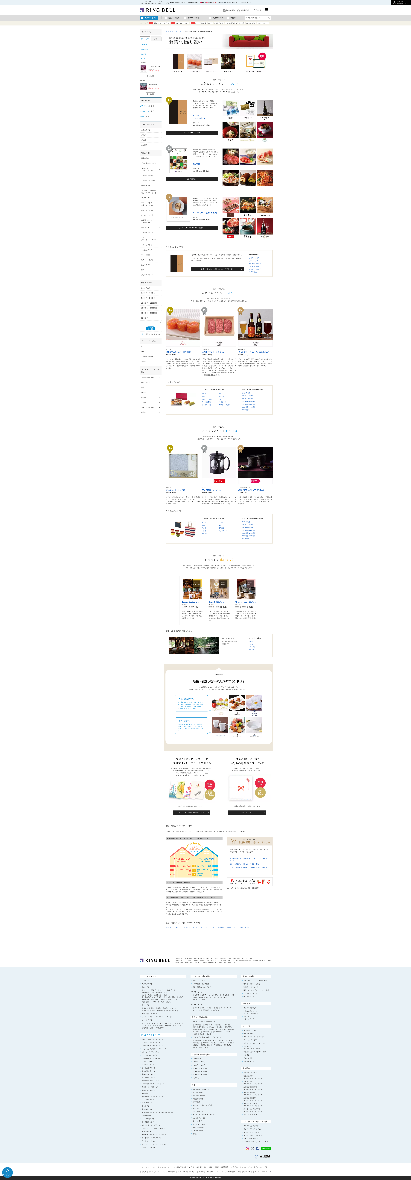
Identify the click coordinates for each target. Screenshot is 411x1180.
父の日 (209, 1034)
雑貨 (220, 525)
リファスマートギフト (180, 23)
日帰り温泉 (252, 647)
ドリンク (221, 396)
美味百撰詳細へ (192, 179)
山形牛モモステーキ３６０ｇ (213, 352)
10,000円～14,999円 (255, 263)
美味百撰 (196, 164)
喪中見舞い (211, 1027)
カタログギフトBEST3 (173, 927)
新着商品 (241, 23)
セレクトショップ (263, 23)
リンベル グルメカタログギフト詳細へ (192, 228)
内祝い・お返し (145, 39)
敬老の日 (203, 23)
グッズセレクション (197, 1004)
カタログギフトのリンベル (174, 31)
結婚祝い (198, 1040)
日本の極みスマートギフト (159, 23)
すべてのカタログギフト (151, 1035)
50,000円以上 (253, 272)
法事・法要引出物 (199, 1027)
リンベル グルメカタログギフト (205, 213)
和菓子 (204, 396)
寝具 (203, 525)
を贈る (147, 106)
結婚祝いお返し (250, 23)
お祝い (156, 39)
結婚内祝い (198, 1025)
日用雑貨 (221, 528)
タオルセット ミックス (175, 490)
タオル (204, 522)
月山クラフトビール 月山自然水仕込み (254, 352)
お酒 (220, 399)
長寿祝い (223, 1043)
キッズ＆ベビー (223, 531)
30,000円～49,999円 (255, 269)
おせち (195, 23)
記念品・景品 (205, 1045)
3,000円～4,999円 (254, 258)
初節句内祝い (197, 1029)
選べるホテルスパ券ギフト (245, 602)
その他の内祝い (218, 1032)
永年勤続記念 (217, 1045)
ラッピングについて (247, 812)
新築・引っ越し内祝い (211, 1029)
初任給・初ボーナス (199, 1047)
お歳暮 (195, 1034)
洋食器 (204, 528)
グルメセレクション (197, 992)
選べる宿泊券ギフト (216, 602)
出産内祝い (218, 1025)
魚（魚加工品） (207, 405)
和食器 (204, 531)
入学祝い (206, 1043)
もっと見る (150, 76)
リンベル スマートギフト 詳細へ (192, 132)
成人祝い (214, 1043)
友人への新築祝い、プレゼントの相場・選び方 (245, 864)
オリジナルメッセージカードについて (191, 812)
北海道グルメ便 (219, 23)
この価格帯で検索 (151, 328)
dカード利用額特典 (231, 23)
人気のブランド (244, 927)
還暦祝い (231, 1043)
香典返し (228, 1025)
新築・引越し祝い (219, 1040)
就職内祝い (206, 1032)
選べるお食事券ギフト (190, 602)
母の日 (202, 1034)
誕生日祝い (207, 1040)
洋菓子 (204, 393)
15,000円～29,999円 (255, 266)
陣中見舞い (228, 1045)
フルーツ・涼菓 (207, 399)
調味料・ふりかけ (224, 405)
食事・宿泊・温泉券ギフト (226, 927)
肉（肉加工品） (207, 402)
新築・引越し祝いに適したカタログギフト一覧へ (217, 269)
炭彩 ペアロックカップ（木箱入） (251, 490)
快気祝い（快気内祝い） (225, 1027)
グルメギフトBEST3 (190, 927)
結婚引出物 (208, 1025)
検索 (269, 18)
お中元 (228, 1032)
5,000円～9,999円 (254, 261)
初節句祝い (196, 1043)
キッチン (204, 533)
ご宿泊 (251, 644)
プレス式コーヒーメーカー (212, 490)
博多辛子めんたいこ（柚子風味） (179, 352)
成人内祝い (196, 1032)
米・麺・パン (223, 402)
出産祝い (231, 1040)
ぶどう (210, 23)
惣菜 (220, 393)
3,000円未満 (246, 393)
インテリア (222, 522)
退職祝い (196, 1045)
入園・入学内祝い (228, 1029)
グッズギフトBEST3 (207, 927)
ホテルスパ (252, 649)
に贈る (144, 116)
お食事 (251, 641)
